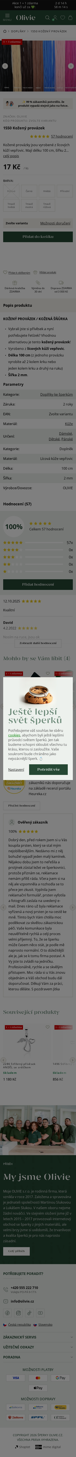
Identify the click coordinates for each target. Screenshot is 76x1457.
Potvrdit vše (48, 769)
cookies (14, 735)
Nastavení (16, 769)
